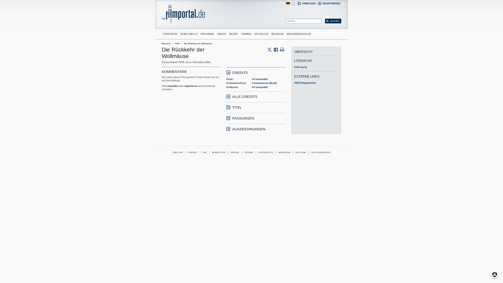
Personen (207, 34)
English (293, 3)
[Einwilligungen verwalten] (494, 274)
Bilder (233, 34)
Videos (221, 34)
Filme (177, 43)
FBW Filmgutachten (305, 83)
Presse (235, 152)
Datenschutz (266, 152)
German (288, 3)
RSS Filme (301, 152)
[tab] (255, 72)
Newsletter (219, 152)
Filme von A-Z (188, 34)
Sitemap (248, 152)
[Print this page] (282, 49)
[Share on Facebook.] (277, 49)
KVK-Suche (300, 67)
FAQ (205, 152)
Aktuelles (261, 34)
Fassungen (243, 118)
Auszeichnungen (248, 129)
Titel (237, 107)
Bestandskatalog (299, 34)
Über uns (178, 152)
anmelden (172, 86)
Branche (278, 34)
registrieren (190, 86)
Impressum (284, 152)
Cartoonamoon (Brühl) (264, 83)
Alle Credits (244, 97)
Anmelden (309, 3)
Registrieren (331, 3)
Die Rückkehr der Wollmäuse (198, 43)
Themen (246, 34)
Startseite (170, 34)
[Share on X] (270, 49)
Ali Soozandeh (260, 79)
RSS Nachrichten (320, 152)
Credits (240, 73)
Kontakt (192, 152)
